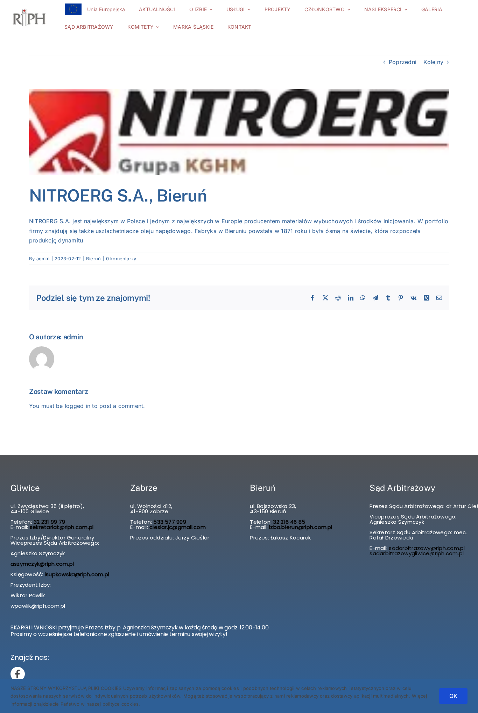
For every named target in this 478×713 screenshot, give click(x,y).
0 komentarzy (121, 258)
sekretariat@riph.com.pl (61, 527)
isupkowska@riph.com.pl (77, 574)
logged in (77, 405)
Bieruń (93, 258)
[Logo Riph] (29, 9)
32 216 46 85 (288, 521)
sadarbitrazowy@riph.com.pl (427, 548)
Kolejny (433, 61)
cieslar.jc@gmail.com (177, 527)
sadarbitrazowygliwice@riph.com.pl (417, 553)
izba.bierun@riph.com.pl (300, 527)
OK (453, 695)
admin (43, 258)
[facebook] (17, 674)
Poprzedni (402, 61)
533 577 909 (169, 521)
